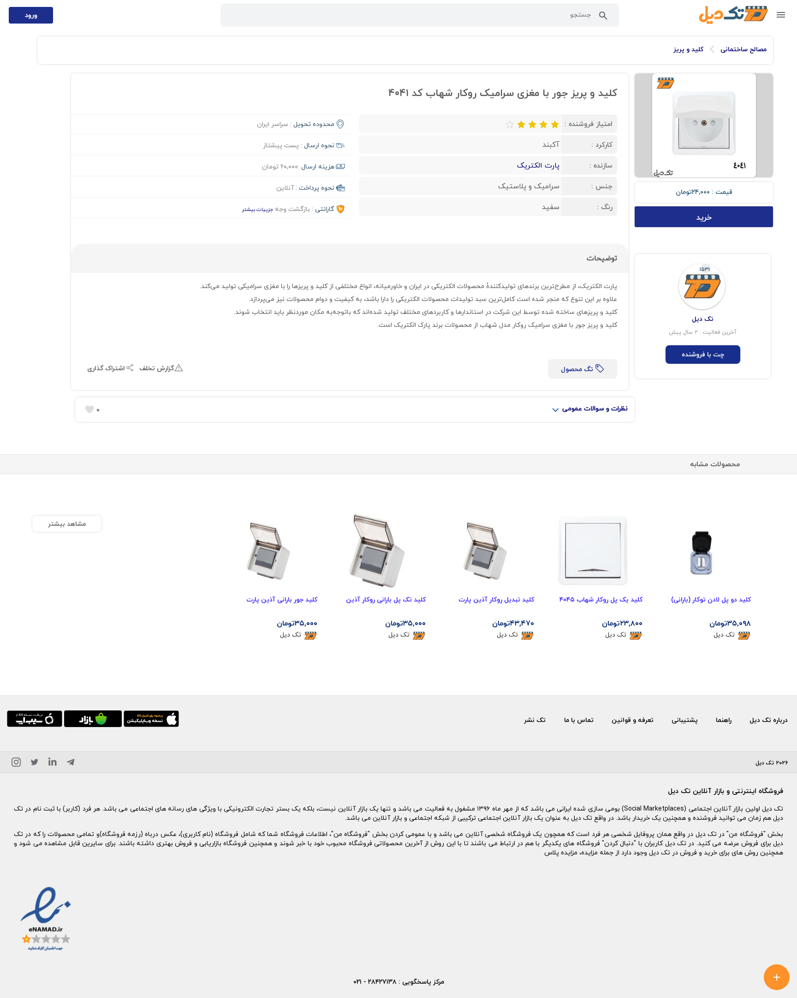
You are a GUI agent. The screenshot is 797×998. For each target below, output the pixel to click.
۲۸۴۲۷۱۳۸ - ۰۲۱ (375, 981)
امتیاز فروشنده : (589, 124)
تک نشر (535, 720)
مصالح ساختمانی (743, 49)
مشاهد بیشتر (67, 523)
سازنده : (601, 165)
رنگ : (605, 207)
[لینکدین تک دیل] (52, 764)
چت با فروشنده (703, 354)
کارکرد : (602, 144)
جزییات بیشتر (257, 209)
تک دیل (724, 635)
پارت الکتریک (538, 165)
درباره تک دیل (768, 720)
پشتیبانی (685, 720)
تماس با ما (579, 720)
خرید (704, 217)
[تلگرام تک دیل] (70, 764)
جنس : (602, 186)
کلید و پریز (688, 49)
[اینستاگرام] (16, 764)
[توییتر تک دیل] (34, 764)
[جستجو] (603, 17)
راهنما (724, 720)
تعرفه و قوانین (633, 720)
